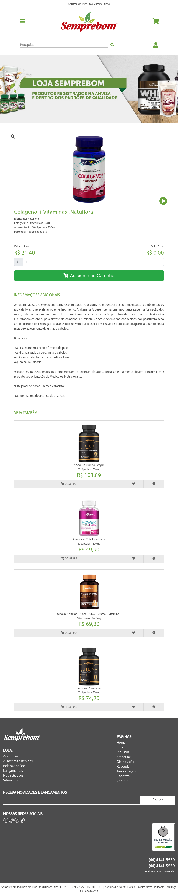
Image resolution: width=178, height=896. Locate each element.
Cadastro (123, 776)
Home (121, 743)
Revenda (123, 766)
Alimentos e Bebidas (18, 761)
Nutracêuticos (13, 775)
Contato (123, 781)
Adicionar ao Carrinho (91, 275)
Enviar (157, 800)
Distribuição (125, 762)
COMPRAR (70, 484)
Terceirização (126, 771)
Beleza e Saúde (14, 766)
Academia (10, 756)
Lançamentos (13, 771)
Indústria (123, 752)
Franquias (124, 757)
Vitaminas (10, 780)
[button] (13, 89)
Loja (120, 747)
